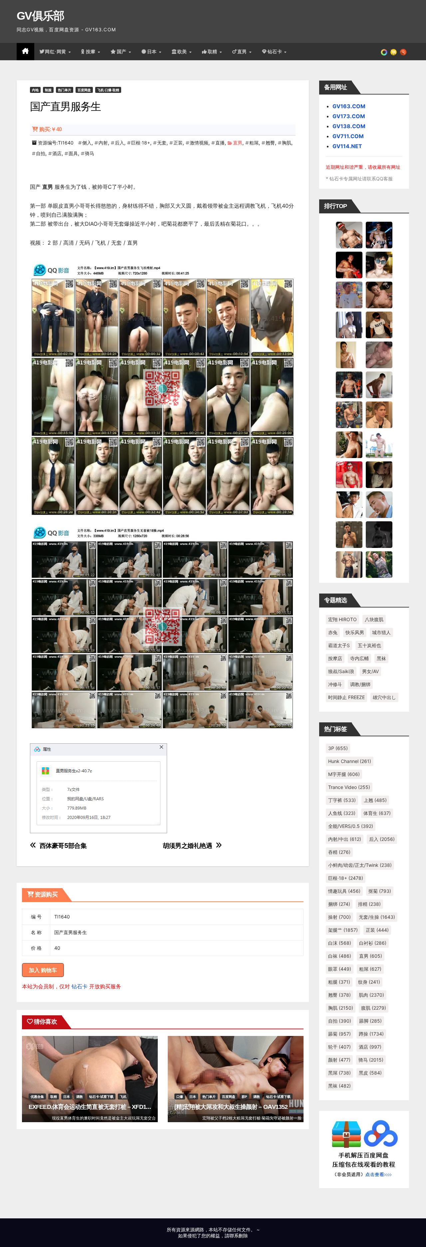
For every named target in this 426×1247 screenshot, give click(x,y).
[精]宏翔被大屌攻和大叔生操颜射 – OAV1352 (231, 1107)
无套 (161, 142)
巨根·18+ (140, 142)
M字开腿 (344, 774)
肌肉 (371, 995)
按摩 (91, 52)
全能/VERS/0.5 (350, 826)
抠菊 (379, 891)
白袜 (339, 956)
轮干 (339, 1047)
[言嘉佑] (349, 324)
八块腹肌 (374, 619)
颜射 (339, 1060)
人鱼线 (341, 813)
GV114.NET (347, 146)
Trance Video (349, 787)
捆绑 (339, 904)
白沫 (339, 943)
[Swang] (349, 264)
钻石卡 (80, 986)
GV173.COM (348, 116)
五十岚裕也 (369, 645)
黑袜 (381, 658)
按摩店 (335, 658)
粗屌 (254, 142)
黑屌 (339, 1073)
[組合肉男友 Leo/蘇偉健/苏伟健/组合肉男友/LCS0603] (349, 294)
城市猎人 (381, 632)
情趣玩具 (344, 891)
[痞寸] (349, 384)
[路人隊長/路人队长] (349, 564)
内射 (103, 142)
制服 (48, 90)
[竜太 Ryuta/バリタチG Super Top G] (379, 324)
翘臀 (270, 142)
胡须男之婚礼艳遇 (187, 846)
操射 (339, 917)
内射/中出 (344, 839)
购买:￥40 (50, 129)
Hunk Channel (349, 761)
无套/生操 (377, 917)
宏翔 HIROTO (342, 619)
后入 (119, 142)
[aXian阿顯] (349, 534)
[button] (403, 51)
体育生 (377, 813)
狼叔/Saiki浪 (341, 671)
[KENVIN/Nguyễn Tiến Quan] (379, 234)
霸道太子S (339, 645)
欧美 (183, 52)
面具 (73, 153)
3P (338, 748)
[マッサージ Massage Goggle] (379, 474)
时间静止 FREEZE (346, 697)
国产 (122, 52)
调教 (79, 1097)
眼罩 (339, 969)
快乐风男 (354, 632)
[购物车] (393, 52)
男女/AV (370, 671)
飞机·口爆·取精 (108, 90)
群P (244, 1097)
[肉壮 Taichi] (379, 564)
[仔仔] (379, 534)
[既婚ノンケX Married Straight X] (379, 354)
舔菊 (339, 1034)
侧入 (87, 142)
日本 (152, 52)
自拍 (40, 153)
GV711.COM (348, 136)
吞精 (339, 852)
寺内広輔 (359, 658)
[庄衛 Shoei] (349, 474)
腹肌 (373, 1008)
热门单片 (64, 90)
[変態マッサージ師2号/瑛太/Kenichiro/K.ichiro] (349, 354)
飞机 (123, 1097)
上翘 (375, 800)
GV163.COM (348, 106)
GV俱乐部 (40, 16)
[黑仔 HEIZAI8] (349, 414)
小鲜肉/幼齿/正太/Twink (360, 865)
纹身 (369, 982)
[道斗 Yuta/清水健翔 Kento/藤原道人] (379, 414)
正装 (178, 142)
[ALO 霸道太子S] (379, 384)
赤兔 (332, 632)
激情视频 (199, 142)
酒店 (57, 153)
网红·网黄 (56, 52)
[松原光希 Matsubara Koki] (379, 294)
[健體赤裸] (379, 444)
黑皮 (370, 1073)
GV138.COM (348, 126)
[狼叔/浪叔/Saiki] (379, 264)
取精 (213, 52)
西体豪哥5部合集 (63, 846)
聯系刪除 (238, 1235)
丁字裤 (342, 800)
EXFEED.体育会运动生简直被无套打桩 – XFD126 (90, 1107)
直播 (220, 142)
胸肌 (286, 142)
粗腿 (339, 982)
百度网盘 (84, 90)
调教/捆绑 (360, 684)
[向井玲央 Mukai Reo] (349, 504)
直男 (243, 52)
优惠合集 (37, 1097)
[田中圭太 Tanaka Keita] (349, 444)
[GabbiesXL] (379, 504)
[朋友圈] (384, 52)
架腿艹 (343, 930)
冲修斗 (335, 684)
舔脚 (370, 1021)
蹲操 (371, 1034)
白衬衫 (372, 943)
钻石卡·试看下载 (101, 1097)
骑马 (89, 153)
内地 (35, 90)
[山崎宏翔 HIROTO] (349, 234)
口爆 (179, 1097)
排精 (369, 904)
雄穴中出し (384, 697)
